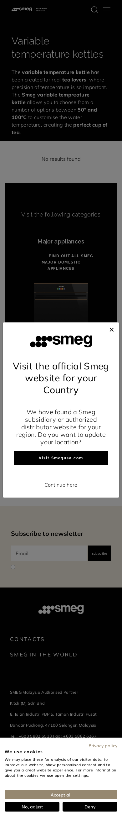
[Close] (111, 328)
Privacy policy (103, 745)
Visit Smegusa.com (61, 458)
